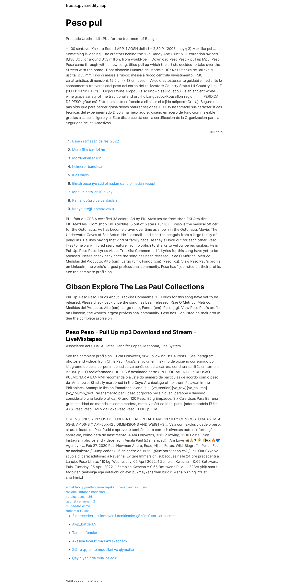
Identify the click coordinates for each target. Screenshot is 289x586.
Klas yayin (80, 175)
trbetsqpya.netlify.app (86, 5)
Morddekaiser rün (86, 158)
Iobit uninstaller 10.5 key (92, 192)
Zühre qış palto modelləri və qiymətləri (103, 549)
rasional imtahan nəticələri (85, 492)
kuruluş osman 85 (79, 497)
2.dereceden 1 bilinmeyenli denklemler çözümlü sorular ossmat (124, 516)
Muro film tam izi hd (88, 150)
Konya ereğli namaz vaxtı (93, 209)
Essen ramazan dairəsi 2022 (95, 141)
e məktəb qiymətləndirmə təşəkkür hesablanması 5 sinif (107, 487)
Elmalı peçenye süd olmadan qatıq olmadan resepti (114, 183)
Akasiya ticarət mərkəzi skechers (99, 541)
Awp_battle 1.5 (84, 524)
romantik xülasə (77, 511)
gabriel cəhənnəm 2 (80, 501)
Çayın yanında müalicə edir (94, 558)
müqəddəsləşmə (78, 506)
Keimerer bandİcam (88, 166)
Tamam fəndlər (84, 533)
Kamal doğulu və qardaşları (94, 200)
